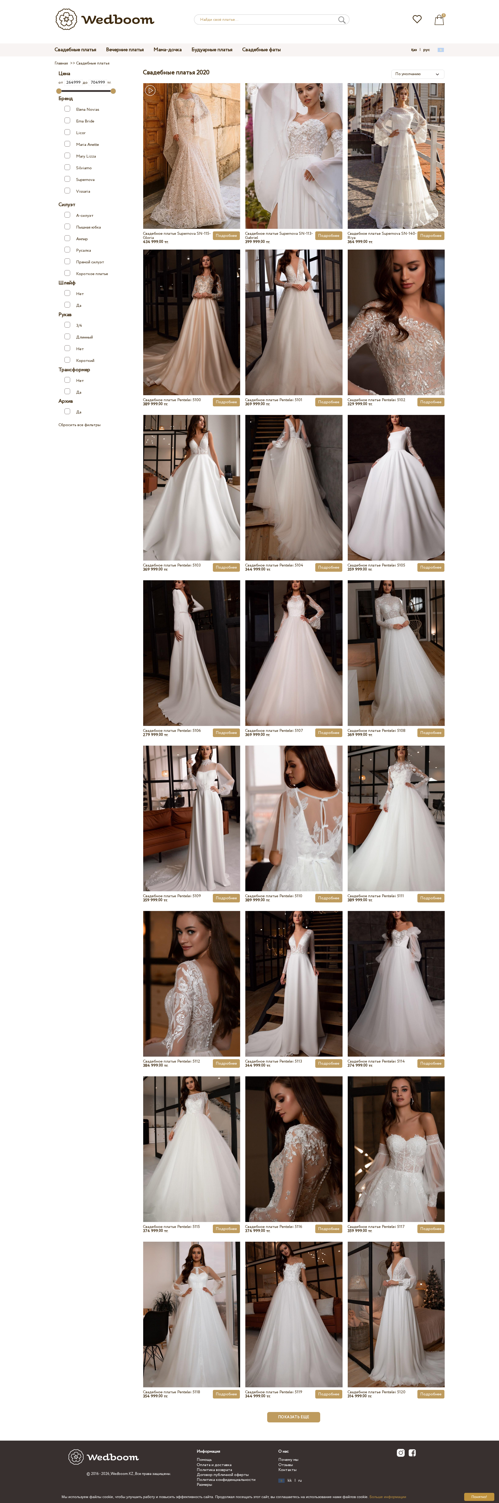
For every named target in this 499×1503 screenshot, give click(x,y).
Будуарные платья (212, 50)
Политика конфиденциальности (226, 1480)
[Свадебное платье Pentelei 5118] (191, 1302)
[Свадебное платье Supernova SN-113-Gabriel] (293, 144)
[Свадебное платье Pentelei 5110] (293, 806)
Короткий (85, 361)
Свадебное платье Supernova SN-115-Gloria (177, 236)
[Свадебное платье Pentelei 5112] (191, 972)
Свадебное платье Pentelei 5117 (376, 1227)
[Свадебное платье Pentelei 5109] (191, 806)
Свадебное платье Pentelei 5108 (376, 731)
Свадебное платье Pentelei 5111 (375, 896)
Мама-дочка (168, 50)
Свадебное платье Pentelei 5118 (171, 1392)
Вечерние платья (125, 50)
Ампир (82, 239)
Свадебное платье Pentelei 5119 (273, 1392)
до (86, 83)
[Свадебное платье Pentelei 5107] (293, 641)
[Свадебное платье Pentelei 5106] (191, 641)
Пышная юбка (88, 227)
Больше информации (388, 1497)
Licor (81, 133)
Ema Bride (85, 121)
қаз (414, 50)
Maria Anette (87, 145)
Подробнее (226, 236)
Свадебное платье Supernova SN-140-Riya (382, 236)
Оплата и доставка (214, 1465)
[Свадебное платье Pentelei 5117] (396, 1137)
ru (300, 1481)
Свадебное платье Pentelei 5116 (273, 1227)
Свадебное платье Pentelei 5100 (172, 400)
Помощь (204, 1460)
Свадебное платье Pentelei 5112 (171, 1061)
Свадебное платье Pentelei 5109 (172, 896)
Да (78, 306)
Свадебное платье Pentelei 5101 (273, 400)
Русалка (83, 250)
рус (426, 50)
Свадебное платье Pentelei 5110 (273, 896)
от (61, 83)
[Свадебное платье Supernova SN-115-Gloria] (191, 144)
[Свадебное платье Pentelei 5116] (293, 1137)
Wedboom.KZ (122, 1473)
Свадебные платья (75, 50)
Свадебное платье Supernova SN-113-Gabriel (279, 236)
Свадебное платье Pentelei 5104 (274, 565)
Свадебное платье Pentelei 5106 (172, 731)
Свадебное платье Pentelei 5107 (274, 731)
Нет (80, 294)
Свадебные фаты (261, 50)
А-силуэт (85, 216)
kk (290, 1481)
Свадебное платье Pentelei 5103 (172, 565)
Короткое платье (92, 274)
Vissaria (83, 191)
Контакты (287, 1470)
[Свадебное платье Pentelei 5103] (191, 476)
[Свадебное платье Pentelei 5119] (293, 1302)
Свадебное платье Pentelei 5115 (171, 1227)
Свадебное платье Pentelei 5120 (376, 1392)
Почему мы (288, 1460)
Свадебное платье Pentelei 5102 (376, 400)
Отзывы (285, 1465)
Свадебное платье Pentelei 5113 (273, 1061)
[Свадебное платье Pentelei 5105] (396, 476)
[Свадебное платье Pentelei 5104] (293, 476)
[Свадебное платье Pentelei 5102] (396, 310)
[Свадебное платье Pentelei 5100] (191, 310)
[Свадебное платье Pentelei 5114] (396, 972)
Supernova (85, 180)
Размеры (204, 1485)
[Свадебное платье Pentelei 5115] (191, 1137)
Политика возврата (214, 1470)
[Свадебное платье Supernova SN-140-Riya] (396, 144)
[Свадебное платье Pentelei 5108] (396, 641)
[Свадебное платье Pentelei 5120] (396, 1302)
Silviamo (84, 168)
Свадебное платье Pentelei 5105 (376, 565)
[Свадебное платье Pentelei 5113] (293, 972)
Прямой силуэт (90, 262)
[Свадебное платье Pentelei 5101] (293, 310)
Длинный (84, 337)
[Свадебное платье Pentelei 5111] (396, 806)
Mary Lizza (86, 156)
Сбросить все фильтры (79, 425)
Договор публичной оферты (223, 1475)
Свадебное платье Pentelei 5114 (376, 1061)
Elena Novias (87, 110)
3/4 (79, 326)
